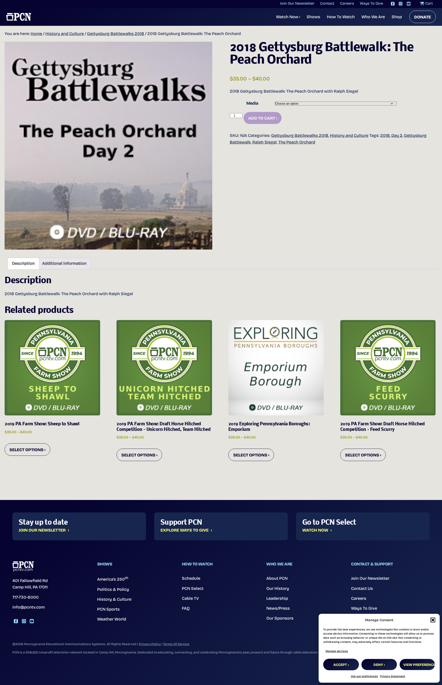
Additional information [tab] (64, 263)
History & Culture (114, 599)
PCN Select (193, 588)
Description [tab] (23, 263)
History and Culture (64, 33)
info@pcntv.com (28, 607)
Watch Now (288, 16)
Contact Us (362, 588)
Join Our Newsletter (42, 530)
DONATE (422, 17)
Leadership (277, 598)
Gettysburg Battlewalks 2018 (115, 33)
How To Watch (341, 16)
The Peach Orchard (296, 142)
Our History (277, 588)
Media (252, 103)
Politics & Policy (113, 589)
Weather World (111, 619)
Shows (313, 16)
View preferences (419, 665)
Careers (358, 598)
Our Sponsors (280, 618)
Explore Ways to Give (184, 530)
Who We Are (373, 16)
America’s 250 (112, 579)
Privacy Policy (150, 644)
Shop (397, 16)
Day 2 (396, 135)
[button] (432, 620)
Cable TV (190, 598)
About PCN (277, 578)
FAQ (186, 608)
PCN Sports (108, 609)
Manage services (337, 651)
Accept (340, 665)
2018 (385, 135)
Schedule (191, 578)
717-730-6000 (25, 597)
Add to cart (261, 118)
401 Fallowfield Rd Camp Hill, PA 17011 (30, 584)
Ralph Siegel (264, 142)
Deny (378, 665)
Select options (26, 449)
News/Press (278, 608)
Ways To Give (364, 608)
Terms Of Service (176, 644)
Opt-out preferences (364, 676)
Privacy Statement (392, 676)
